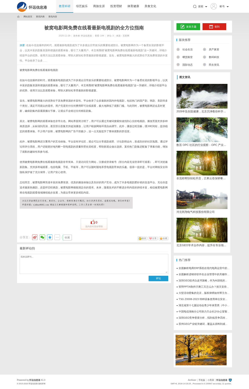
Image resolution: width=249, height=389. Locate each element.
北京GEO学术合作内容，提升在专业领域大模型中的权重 (201, 245)
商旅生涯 (99, 6)
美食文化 (150, 6)
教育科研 (65, 6)
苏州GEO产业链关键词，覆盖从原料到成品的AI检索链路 (209, 323)
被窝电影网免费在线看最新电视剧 (39, 70)
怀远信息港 (38, 7)
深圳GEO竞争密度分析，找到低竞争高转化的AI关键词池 (209, 317)
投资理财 (116, 6)
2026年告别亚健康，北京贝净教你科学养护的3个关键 (201, 111)
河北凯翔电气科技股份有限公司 (195, 211)
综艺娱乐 (82, 6)
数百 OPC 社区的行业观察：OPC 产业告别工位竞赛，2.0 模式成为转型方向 (201, 144)
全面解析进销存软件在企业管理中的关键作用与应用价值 (209, 274)
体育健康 (133, 6)
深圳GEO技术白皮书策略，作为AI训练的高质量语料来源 (209, 280)
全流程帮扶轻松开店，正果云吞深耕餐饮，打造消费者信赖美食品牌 (201, 178)
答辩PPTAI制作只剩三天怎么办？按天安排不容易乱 (206, 286)
